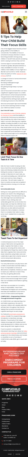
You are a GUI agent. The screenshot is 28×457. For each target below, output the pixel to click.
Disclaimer (5, 426)
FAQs (3, 412)
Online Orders (6, 424)
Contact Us (5, 428)
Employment (6, 421)
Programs (5, 403)
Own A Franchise (17, 6)
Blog (3, 407)
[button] (26, 12)
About (4, 405)
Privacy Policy (6, 409)
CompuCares (6, 419)
